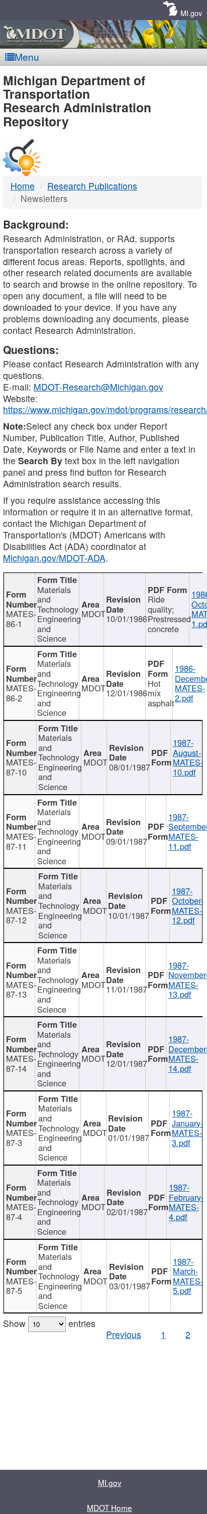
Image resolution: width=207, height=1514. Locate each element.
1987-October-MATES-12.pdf (187, 905)
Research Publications (92, 185)
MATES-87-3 (21, 1137)
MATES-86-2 (20, 693)
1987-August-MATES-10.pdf (188, 757)
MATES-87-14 (20, 1063)
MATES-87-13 (20, 990)
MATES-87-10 (21, 767)
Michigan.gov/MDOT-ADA (54, 557)
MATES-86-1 (20, 619)
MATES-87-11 (20, 841)
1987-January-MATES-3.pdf (187, 1128)
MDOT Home (109, 1507)
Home (23, 185)
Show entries (49, 1323)
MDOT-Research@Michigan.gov (98, 387)
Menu (27, 56)
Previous (123, 1334)
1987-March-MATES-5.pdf (188, 1276)
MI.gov (191, 13)
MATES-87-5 (21, 1286)
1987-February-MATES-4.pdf (186, 1202)
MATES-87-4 (20, 1212)
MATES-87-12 (21, 915)
